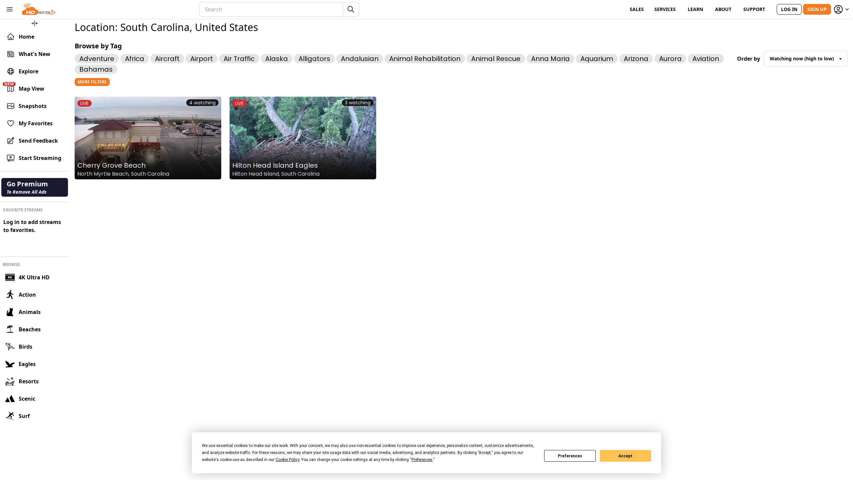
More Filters (92, 82)
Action (27, 294)
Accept (625, 456)
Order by (748, 58)
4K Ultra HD (34, 277)
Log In (789, 9)
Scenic (27, 398)
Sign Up (817, 9)
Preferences (570, 456)
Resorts (29, 381)
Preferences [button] (422, 459)
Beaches (30, 329)
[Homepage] (39, 9)
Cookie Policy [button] (287, 459)
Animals (30, 312)
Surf (24, 416)
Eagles (27, 364)
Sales (637, 9)
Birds (25, 346)
